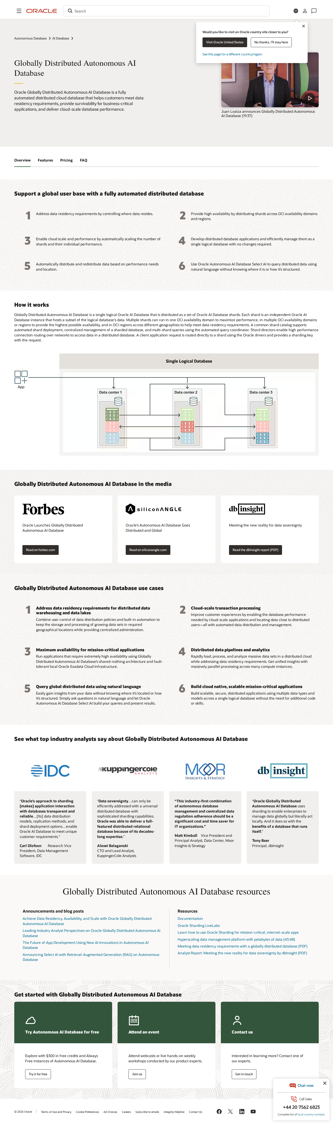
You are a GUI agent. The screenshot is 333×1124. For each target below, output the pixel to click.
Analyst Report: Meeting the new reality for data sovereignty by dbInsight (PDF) (242, 952)
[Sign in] (305, 11)
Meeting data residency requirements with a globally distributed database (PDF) (242, 946)
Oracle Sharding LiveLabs (199, 925)
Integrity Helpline (174, 1112)
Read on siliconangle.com (148, 550)
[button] (19, 11)
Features (45, 160)
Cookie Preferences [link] (87, 1112)
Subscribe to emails (147, 1112)
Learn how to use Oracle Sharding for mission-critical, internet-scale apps (238, 932)
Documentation (190, 918)
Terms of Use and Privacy (56, 1112)
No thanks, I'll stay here (271, 42)
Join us (137, 1074)
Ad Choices (110, 1112)
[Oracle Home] (41, 11)
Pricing (66, 160)
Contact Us (195, 1112)
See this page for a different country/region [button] (232, 54)
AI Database (60, 38)
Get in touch (244, 1074)
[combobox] (166, 10)
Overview (22, 160)
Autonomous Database (30, 38)
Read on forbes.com (40, 550)
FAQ (83, 160)
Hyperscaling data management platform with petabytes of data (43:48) (236, 939)
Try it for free (38, 1074)
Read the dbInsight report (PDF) (255, 550)
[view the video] (270, 79)
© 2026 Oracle (23, 1111)
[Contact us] (314, 11)
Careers (126, 1112)
